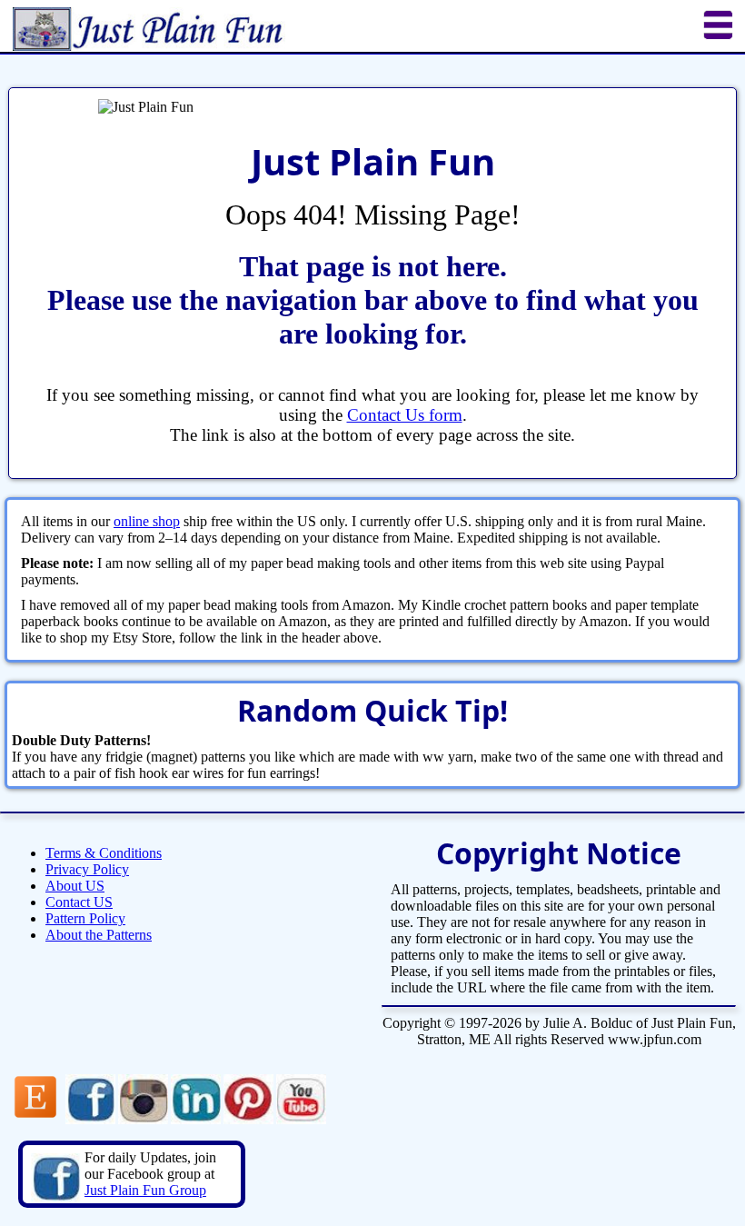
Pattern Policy (85, 918)
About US (74, 885)
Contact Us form (404, 414)
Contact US (79, 902)
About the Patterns (98, 934)
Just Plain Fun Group (145, 1190)
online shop (147, 521)
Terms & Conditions (103, 853)
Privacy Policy (87, 869)
